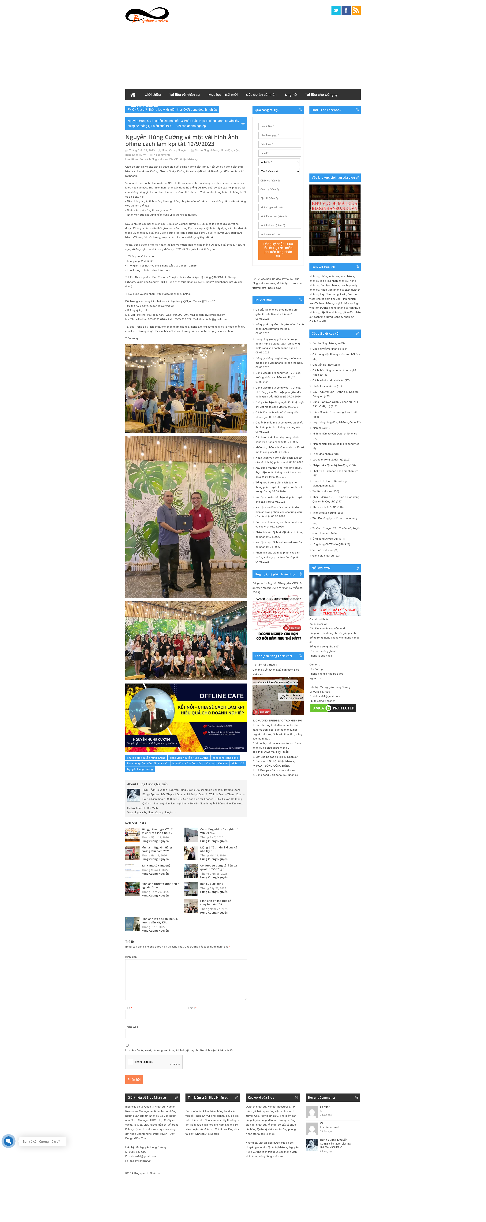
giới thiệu (268, 1151)
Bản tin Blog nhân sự (206, 150)
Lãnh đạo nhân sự (323, 453)
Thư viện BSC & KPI (324, 507)
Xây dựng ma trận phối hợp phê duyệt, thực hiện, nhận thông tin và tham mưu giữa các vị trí (279, 472)
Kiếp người (319, 427)
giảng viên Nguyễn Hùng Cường (189, 757)
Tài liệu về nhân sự (184, 95)
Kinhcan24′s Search (207, 1133)
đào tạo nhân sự (331, 285)
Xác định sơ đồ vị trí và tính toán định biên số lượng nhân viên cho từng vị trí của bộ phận (279, 512)
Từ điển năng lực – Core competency (334, 518)
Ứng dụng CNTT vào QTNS (329, 544)
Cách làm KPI (317, 321)
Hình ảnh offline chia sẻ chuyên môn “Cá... (215, 902)
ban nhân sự (327, 303)
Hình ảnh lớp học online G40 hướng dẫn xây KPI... (159, 920)
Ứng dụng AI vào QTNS (326, 538)
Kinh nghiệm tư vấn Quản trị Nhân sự (334, 433)
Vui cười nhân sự (322, 550)
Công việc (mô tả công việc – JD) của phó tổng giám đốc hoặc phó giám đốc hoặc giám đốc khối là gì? (279, 392)
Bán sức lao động (211, 883)
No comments (162, 154)
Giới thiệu (153, 95)
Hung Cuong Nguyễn (174, 150)
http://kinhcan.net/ (210, 1120)
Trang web (131, 1026)
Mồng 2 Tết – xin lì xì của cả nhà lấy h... (218, 849)
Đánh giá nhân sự (323, 555)
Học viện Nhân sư (144, 106)
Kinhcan (223, 763)
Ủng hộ (291, 95)
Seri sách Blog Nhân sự (154, 159)
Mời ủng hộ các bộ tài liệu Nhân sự (276, 756)
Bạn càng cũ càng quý (155, 865)
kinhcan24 (238, 763)
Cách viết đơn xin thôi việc (328, 380)
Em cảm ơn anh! (329, 1127)
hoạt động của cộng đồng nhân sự (193, 763)
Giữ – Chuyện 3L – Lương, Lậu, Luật (334, 412)
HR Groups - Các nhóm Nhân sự (275, 770)
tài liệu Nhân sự (188, 159)
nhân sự (314, 276)
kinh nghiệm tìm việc (328, 298)
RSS (356, 10)
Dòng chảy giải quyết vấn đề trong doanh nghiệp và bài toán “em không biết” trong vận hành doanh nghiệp (278, 343)
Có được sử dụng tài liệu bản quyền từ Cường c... (219, 867)
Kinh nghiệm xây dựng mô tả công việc (335, 443)
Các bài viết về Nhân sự (326, 348)
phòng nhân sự (330, 276)
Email (192, 1007)
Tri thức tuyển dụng (324, 512)
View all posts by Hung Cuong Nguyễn (152, 812)
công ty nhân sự (344, 316)
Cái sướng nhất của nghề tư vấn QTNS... (218, 831)
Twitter (336, 10)
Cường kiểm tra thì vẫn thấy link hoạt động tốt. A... (335, 1145)
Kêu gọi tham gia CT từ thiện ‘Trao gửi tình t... (157, 831)
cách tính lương (323, 316)
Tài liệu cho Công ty (321, 95)
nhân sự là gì (317, 280)
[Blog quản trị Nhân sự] (147, 14)
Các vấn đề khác (322, 364)
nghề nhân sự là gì (347, 303)
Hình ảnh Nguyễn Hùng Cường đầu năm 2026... (156, 849)
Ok (321, 1110)
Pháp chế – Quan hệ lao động (330, 465)
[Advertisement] (243, 55)
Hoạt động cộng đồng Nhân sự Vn (147, 763)
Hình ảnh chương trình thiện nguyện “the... (160, 885)
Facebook (346, 10)
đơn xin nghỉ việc (336, 294)
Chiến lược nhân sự (324, 386)
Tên (128, 1007)
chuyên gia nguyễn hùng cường (146, 757)
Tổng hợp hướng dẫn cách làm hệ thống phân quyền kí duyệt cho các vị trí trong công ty (280, 487)
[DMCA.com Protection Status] (333, 711)
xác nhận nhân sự (337, 280)
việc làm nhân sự (331, 312)
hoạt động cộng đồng (225, 757)
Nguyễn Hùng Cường (140, 769)
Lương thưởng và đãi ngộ (327, 459)
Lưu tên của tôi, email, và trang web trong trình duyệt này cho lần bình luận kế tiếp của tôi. (179, 1050)
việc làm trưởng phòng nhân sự (328, 307)
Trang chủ (132, 94)
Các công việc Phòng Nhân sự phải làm (336, 354)
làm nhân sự (348, 276)
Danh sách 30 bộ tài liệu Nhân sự (276, 761)
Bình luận (131, 956)
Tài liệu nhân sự (322, 491)
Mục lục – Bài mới (223, 95)
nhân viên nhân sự (332, 289)
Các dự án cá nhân (261, 95)
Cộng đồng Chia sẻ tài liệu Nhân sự (277, 774)
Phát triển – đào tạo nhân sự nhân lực (335, 470)
